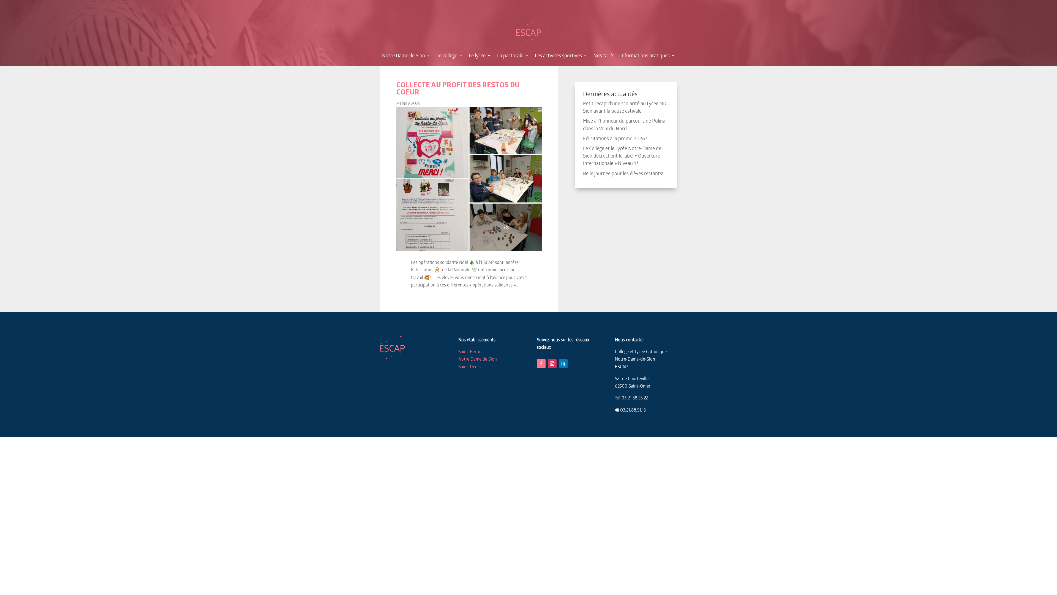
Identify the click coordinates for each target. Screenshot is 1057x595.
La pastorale (510, 55)
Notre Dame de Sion (403, 55)
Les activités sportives (558, 55)
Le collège (447, 55)
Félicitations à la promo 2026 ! (615, 138)
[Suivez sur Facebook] (541, 363)
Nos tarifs (603, 55)
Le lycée (477, 55)
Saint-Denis (469, 366)
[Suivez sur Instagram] (552, 363)
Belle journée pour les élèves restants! (623, 173)
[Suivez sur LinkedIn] (563, 363)
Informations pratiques (645, 55)
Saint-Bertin (470, 351)
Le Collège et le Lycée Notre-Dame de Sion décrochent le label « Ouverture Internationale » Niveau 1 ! (622, 155)
